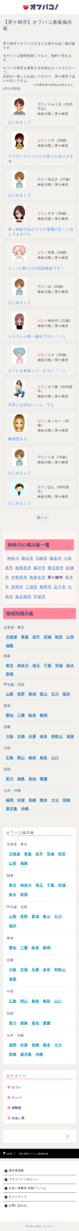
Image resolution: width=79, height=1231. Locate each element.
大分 (55, 800)
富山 (44, 694)
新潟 (32, 694)
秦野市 (46, 587)
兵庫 (32, 736)
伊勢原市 (19, 577)
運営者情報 (16, 1170)
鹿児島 (11, 809)
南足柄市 (23, 597)
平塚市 (39, 597)
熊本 (44, 800)
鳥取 (44, 758)
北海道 (11, 637)
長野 (21, 694)
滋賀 (70, 736)
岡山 (21, 758)
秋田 (59, 637)
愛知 (10, 715)
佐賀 (21, 800)
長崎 (32, 800)
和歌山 (57, 736)
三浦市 (31, 587)
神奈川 (13, 558)
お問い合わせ (18, 1205)
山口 (55, 758)
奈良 (44, 736)
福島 (10, 646)
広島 (10, 758)
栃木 (70, 666)
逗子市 (60, 587)
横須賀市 (56, 568)
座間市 (17, 587)
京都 (21, 736)
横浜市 (27, 558)
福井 (66, 694)
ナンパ (16, 1097)
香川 (10, 779)
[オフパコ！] (39, 10)
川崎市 (41, 558)
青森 (25, 637)
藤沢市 (39, 568)
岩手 (36, 637)
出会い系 (18, 1118)
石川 (55, 694)
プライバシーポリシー (24, 1179)
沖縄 (25, 809)
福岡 (10, 800)
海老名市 (37, 577)
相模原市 (23, 568)
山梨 (10, 694)
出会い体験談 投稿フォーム (27, 1188)
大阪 (10, 736)
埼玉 (36, 666)
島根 (32, 758)
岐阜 (32, 715)
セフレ (16, 1087)
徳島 (21, 779)
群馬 (10, 674)
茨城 (59, 666)
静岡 (44, 715)
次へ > (42, 517)
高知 (32, 779)
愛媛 (44, 779)
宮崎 (66, 800)
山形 (70, 637)
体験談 (16, 1107)
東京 (10, 666)
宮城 (47, 637)
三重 (21, 715)
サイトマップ (18, 1196)
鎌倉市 (56, 558)
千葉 (47, 666)
